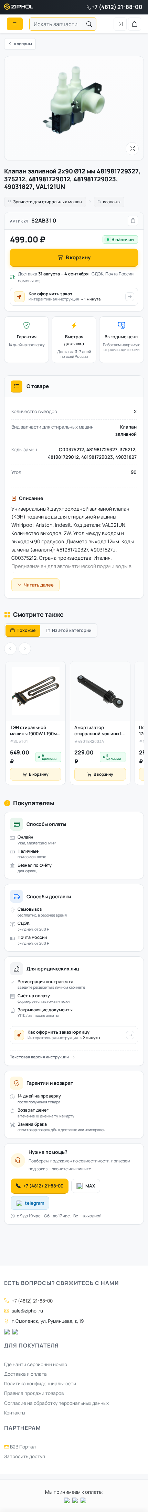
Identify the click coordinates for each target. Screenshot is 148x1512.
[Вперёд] (25, 649)
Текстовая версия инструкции (39, 1056)
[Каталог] (15, 24)
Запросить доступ (24, 1456)
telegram (34, 1203)
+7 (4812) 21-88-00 (117, 7)
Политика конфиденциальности (40, 1383)
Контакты (14, 1413)
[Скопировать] (133, 221)
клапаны (111, 202)
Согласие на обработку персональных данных (56, 1403)
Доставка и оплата (25, 1374)
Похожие (26, 630)
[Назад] (10, 649)
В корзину (78, 257)
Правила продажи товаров (34, 1393)
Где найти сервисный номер (35, 1364)
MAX (90, 1186)
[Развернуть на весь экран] (132, 148)
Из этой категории (71, 630)
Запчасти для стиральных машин (47, 202)
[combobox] (56, 24)
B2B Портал (22, 1447)
